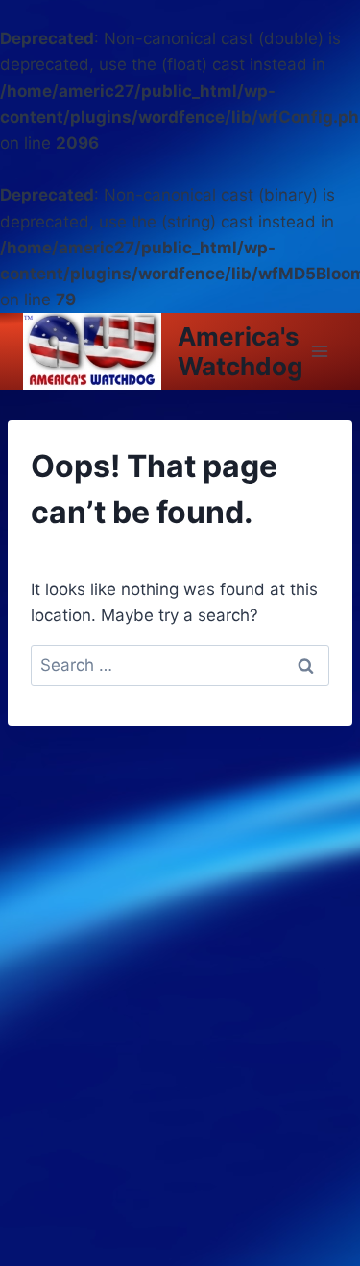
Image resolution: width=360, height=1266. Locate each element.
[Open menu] (320, 352)
